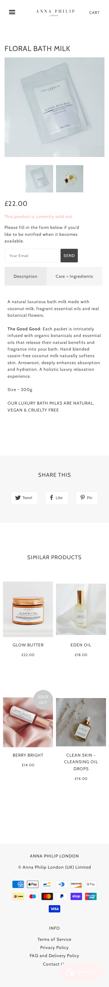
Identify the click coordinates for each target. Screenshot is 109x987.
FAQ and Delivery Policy (54, 955)
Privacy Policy (54, 947)
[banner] (56, 12)
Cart (94, 12)
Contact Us (54, 964)
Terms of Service (54, 939)
